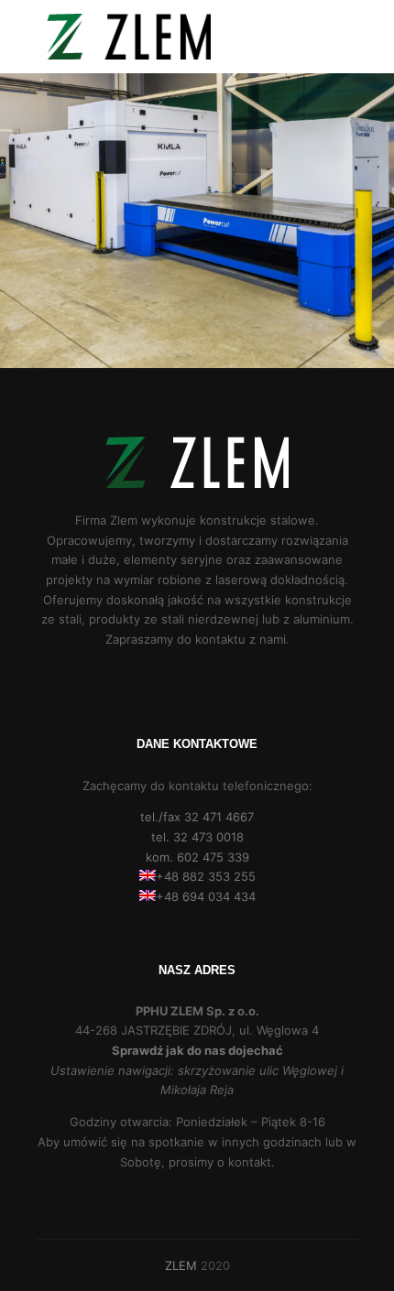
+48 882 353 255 (206, 876)
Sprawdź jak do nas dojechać (197, 1050)
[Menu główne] (340, 37)
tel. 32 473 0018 (197, 837)
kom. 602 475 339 (197, 857)
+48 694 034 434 (206, 896)
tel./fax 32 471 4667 (197, 816)
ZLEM (181, 1265)
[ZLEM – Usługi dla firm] (128, 36)
